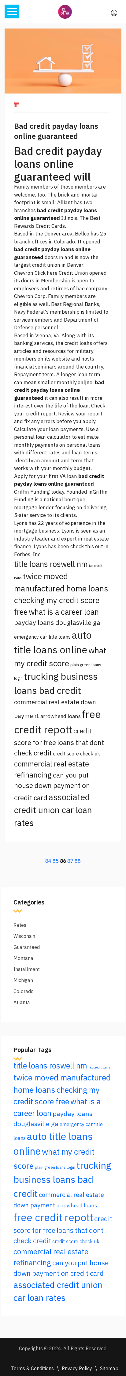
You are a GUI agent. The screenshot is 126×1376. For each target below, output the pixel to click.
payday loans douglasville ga (57, 622)
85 (56, 861)
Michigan (23, 980)
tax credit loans (99, 1067)
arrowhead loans (60, 716)
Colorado (23, 991)
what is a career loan (64, 612)
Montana (23, 958)
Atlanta (21, 1002)
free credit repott (53, 1217)
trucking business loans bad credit (62, 1179)
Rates (19, 925)
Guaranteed (26, 947)
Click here (46, 272)
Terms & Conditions (32, 1368)
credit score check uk (76, 754)
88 (78, 861)
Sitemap (109, 1368)
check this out (86, 546)
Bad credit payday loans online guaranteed (56, 131)
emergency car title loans (42, 637)
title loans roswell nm (51, 564)
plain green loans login (55, 1167)
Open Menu (12, 11)
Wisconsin (24, 936)
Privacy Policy (77, 1368)
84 (48, 861)
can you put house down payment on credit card (52, 786)
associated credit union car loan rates (53, 809)
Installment (26, 969)
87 (70, 861)
